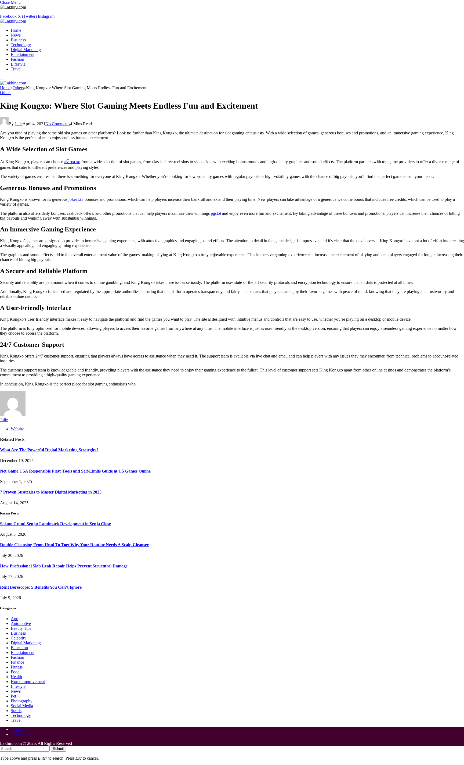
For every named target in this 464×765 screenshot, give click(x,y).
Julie (19, 123)
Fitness (17, 667)
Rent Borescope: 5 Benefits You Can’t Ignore (41, 587)
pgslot (216, 213)
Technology (21, 44)
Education (19, 647)
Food (15, 672)
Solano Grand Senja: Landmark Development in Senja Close (55, 523)
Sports (16, 710)
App (14, 618)
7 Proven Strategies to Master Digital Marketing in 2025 (51, 492)
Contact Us (20, 729)
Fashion (17, 59)
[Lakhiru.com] (13, 21)
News (16, 35)
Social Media (22, 705)
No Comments (57, 123)
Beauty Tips (21, 628)
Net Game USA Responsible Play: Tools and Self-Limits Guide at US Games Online (75, 471)
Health (16, 676)
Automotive (21, 623)
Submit (58, 749)
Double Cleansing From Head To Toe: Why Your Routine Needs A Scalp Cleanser (74, 544)
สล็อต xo (72, 161)
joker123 (76, 199)
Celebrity (18, 638)
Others (5, 92)
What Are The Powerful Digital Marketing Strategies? (49, 450)
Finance (17, 662)
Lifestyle (18, 64)
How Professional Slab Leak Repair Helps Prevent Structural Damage (64, 566)
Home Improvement (28, 681)
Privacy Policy (23, 734)
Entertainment (22, 54)
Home (16, 30)
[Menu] (2, 79)
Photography (21, 701)
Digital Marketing (26, 49)
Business (18, 40)
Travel (16, 69)
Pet (13, 696)
